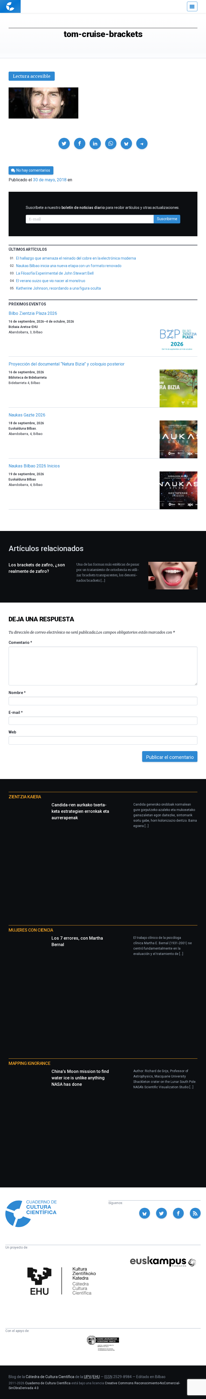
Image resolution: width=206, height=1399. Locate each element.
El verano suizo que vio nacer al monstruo (50, 281)
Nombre (17, 693)
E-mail (15, 712)
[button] (64, 143)
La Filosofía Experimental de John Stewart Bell (55, 273)
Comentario (20, 642)
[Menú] (192, 6)
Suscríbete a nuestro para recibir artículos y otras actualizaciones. (102, 207)
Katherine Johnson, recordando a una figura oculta (58, 288)
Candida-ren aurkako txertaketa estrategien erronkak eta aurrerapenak (80, 811)
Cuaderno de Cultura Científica (48, 1383)
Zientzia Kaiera (25, 796)
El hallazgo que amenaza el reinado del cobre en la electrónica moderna (76, 258)
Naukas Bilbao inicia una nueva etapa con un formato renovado (69, 266)
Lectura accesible (31, 76)
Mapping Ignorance (29, 1063)
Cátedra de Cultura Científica (50, 1377)
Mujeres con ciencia (31, 930)
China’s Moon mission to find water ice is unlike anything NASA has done (80, 1078)
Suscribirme (167, 219)
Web (12, 732)
